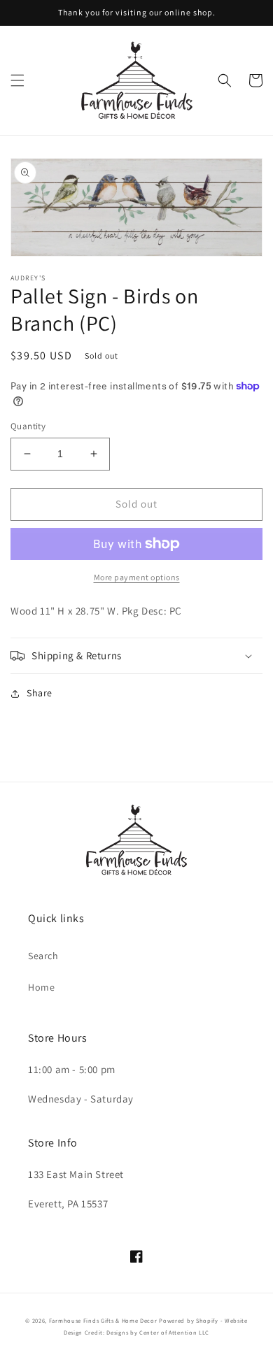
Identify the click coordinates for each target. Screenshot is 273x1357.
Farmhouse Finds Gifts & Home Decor (103, 1320)
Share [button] (39, 693)
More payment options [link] (137, 577)
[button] (17, 80)
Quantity (28, 426)
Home (41, 987)
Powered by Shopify (188, 1320)
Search (43, 955)
